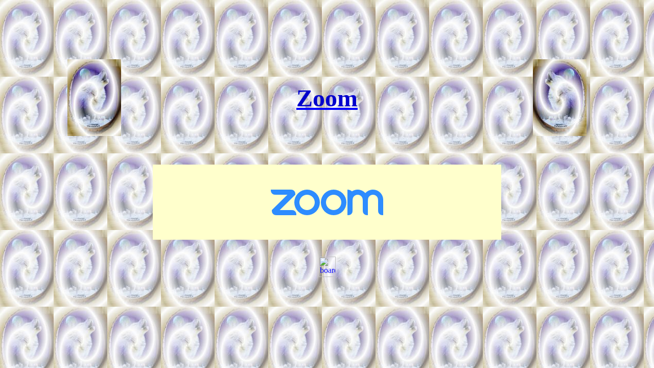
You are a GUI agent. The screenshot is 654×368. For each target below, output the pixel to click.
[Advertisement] (329, 27)
